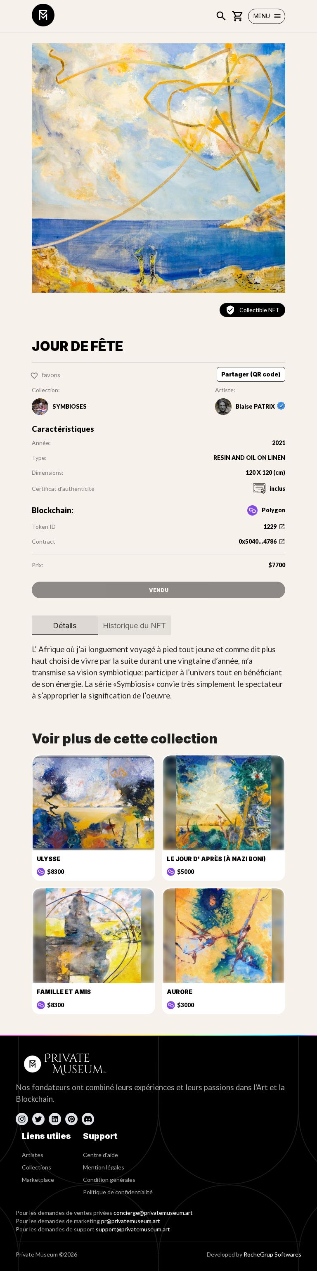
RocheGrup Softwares (272, 1254)
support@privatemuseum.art (133, 1229)
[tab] (65, 625)
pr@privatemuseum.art (130, 1220)
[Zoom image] (158, 168)
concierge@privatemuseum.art (153, 1212)
